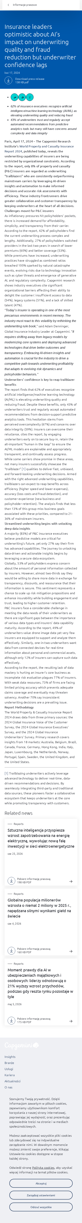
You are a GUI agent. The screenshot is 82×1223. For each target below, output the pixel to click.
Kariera (10, 1075)
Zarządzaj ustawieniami (41, 1195)
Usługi (9, 1069)
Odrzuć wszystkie (41, 1207)
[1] (24, 469)
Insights (10, 1057)
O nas (9, 1087)
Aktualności (13, 1081)
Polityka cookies (43, 1167)
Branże (9, 1063)
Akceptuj (41, 1183)
